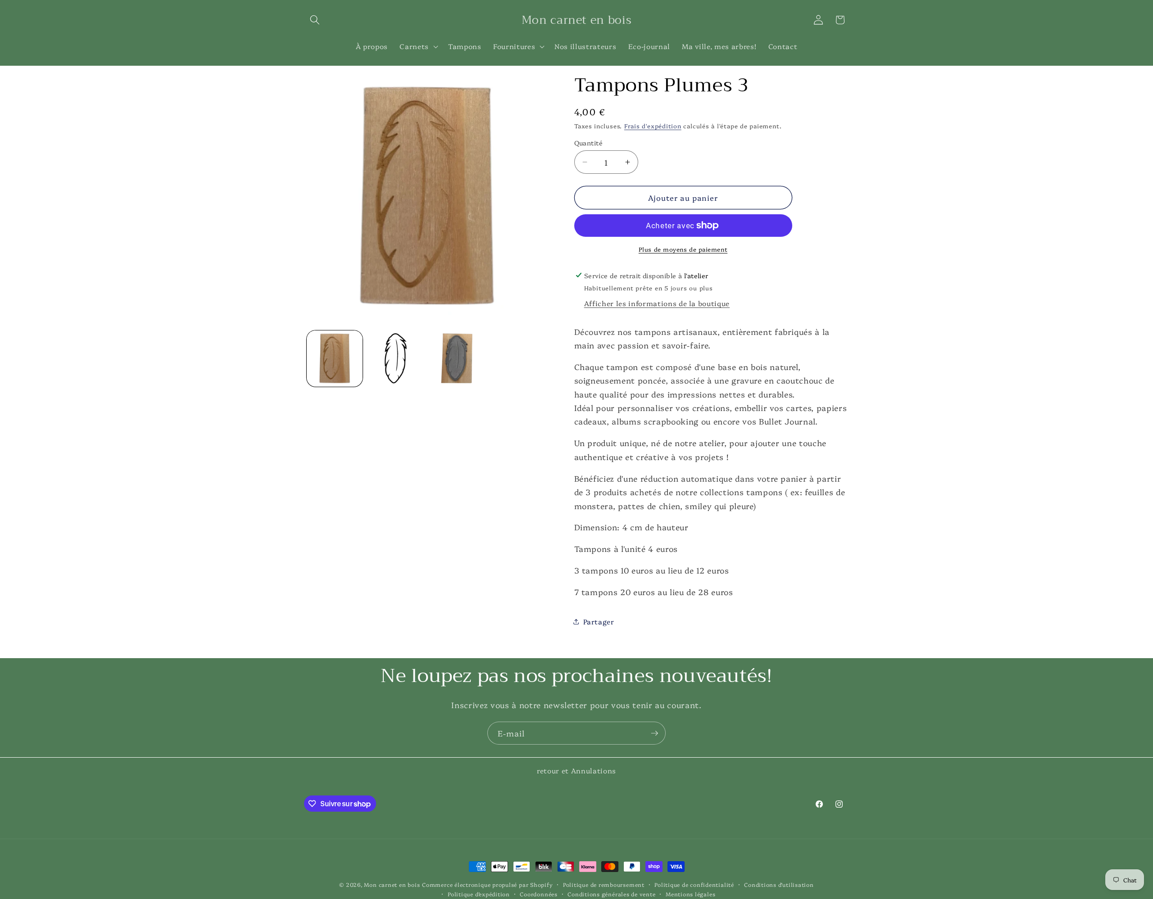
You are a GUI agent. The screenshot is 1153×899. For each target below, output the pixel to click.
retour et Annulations (576, 770)
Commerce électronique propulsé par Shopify (487, 884)
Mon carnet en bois (392, 884)
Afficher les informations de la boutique (657, 303)
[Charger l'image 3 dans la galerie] (457, 358)
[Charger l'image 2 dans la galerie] (396, 358)
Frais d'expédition (652, 125)
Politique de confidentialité (694, 884)
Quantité (588, 142)
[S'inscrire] (654, 733)
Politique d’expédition (479, 894)
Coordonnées (538, 894)
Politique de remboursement (604, 884)
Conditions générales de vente (611, 894)
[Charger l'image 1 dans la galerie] (335, 358)
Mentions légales (690, 894)
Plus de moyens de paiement (683, 249)
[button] (315, 20)
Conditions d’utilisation (778, 884)
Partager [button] (598, 621)
